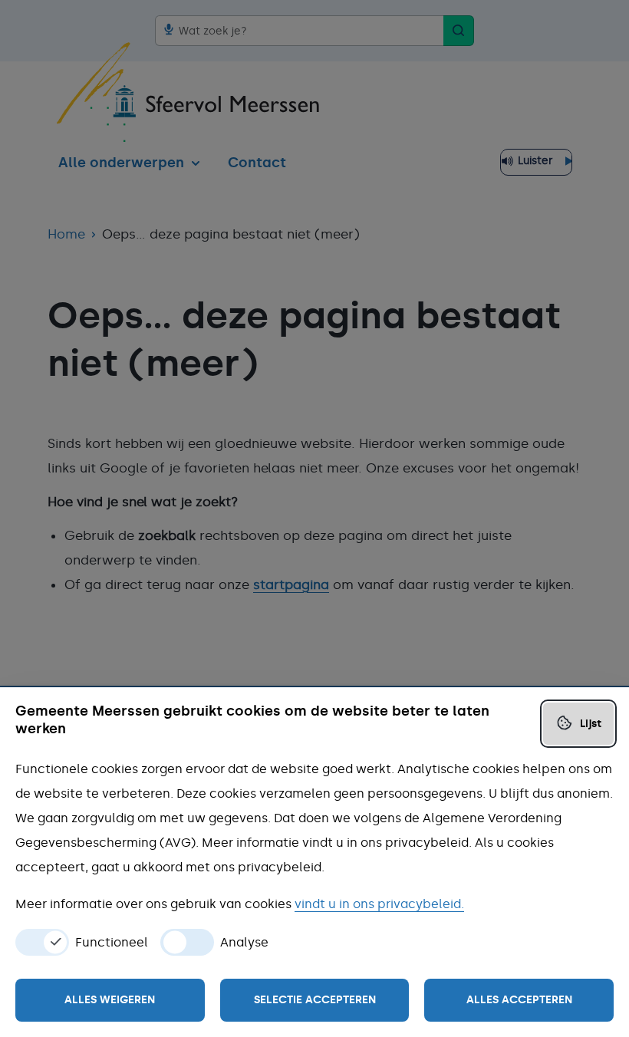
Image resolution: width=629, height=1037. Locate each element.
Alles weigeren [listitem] (109, 999)
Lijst (590, 723)
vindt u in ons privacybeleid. (379, 904)
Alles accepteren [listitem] (519, 999)
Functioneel (111, 943)
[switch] (42, 942)
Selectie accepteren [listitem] (315, 999)
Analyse (244, 943)
